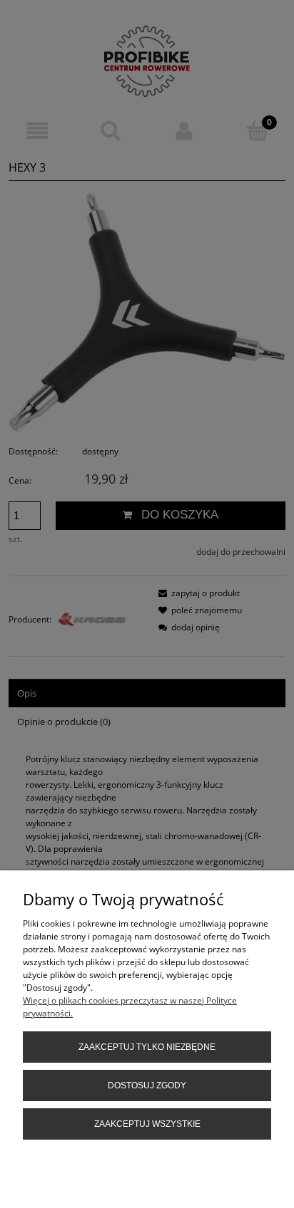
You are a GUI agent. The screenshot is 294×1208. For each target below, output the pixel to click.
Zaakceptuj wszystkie (147, 1124)
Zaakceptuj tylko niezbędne (147, 1047)
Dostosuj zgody (147, 1085)
